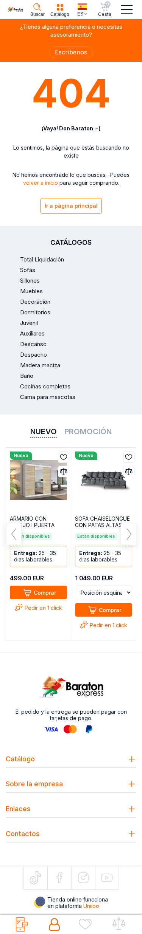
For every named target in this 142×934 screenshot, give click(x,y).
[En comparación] (63, 471)
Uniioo (91, 906)
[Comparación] (121, 924)
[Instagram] (83, 877)
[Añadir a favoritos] (63, 457)
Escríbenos (71, 52)
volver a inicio (40, 182)
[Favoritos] (88, 924)
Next (128, 534)
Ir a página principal (71, 206)
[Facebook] (59, 877)
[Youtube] (107, 877)
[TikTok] (35, 877)
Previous (14, 534)
